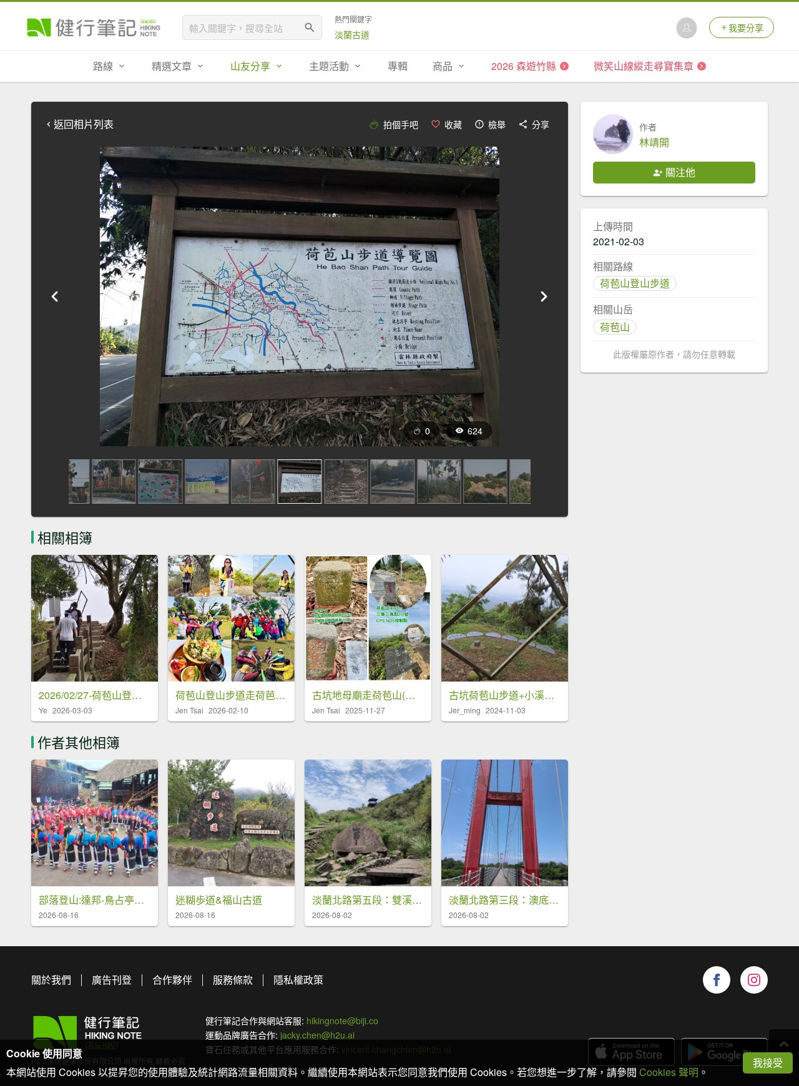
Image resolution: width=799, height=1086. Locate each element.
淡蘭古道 (352, 34)
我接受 (768, 1062)
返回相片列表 (84, 124)
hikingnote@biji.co (342, 1020)
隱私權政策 (298, 979)
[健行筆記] (93, 27)
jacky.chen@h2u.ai (317, 1035)
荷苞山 (615, 327)
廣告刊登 (112, 979)
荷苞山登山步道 (635, 283)
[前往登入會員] (687, 27)
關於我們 (51, 979)
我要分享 (745, 27)
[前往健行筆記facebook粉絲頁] (716, 980)
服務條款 (233, 979)
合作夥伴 (172, 979)
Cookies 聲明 (669, 1072)
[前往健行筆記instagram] (754, 980)
